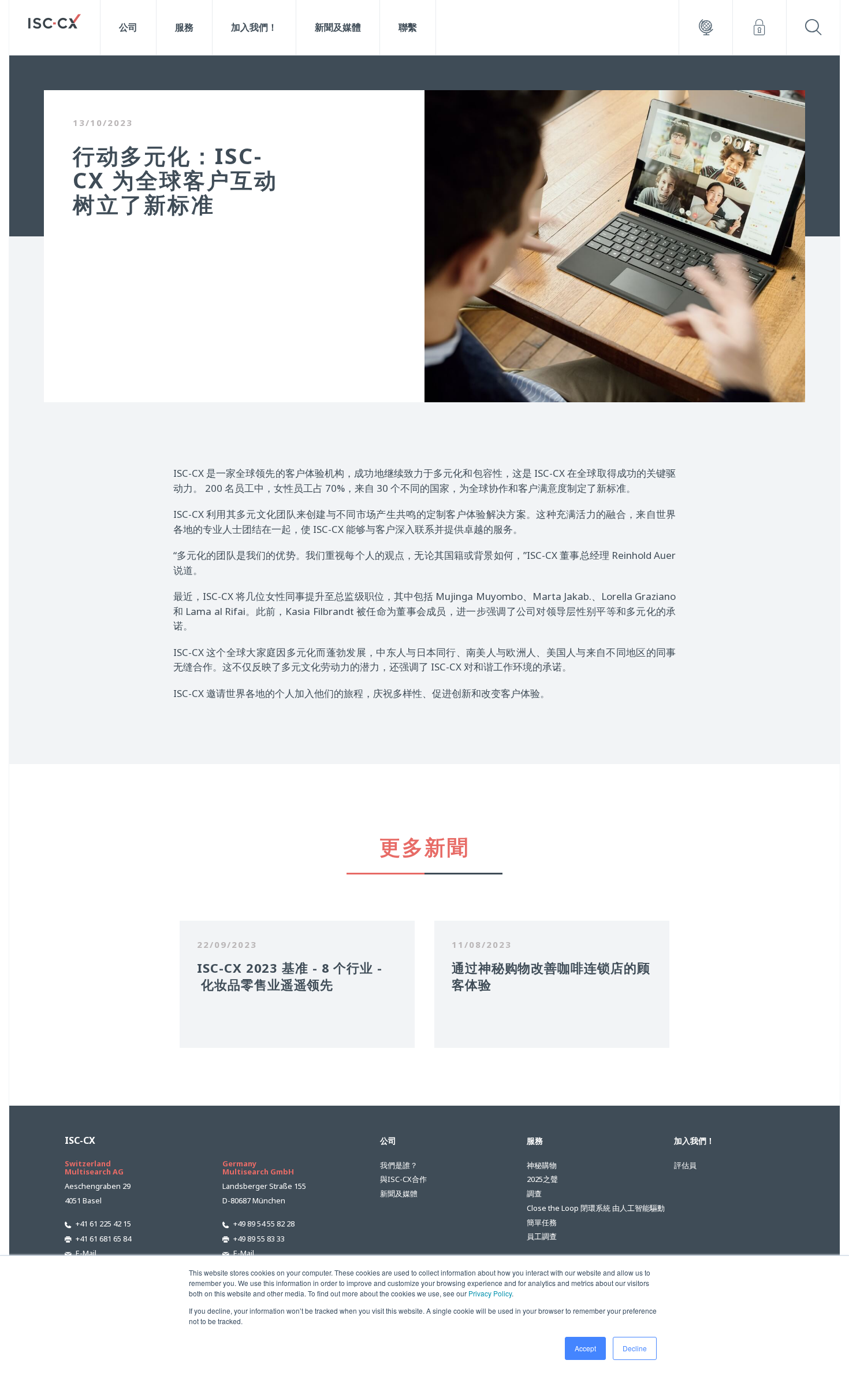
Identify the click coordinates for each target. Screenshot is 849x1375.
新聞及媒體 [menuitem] (338, 27)
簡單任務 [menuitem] (542, 1222)
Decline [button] (635, 1348)
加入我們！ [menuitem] (254, 27)
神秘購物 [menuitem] (542, 1165)
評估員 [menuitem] (685, 1165)
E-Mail (86, 1253)
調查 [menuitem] (534, 1193)
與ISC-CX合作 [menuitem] (403, 1179)
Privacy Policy (490, 1293)
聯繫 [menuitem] (408, 27)
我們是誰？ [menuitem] (399, 1165)
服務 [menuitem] (184, 27)
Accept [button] (585, 1348)
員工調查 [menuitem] (542, 1236)
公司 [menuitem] (128, 27)
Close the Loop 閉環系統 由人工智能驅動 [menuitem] (582, 1208)
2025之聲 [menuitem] (542, 1179)
